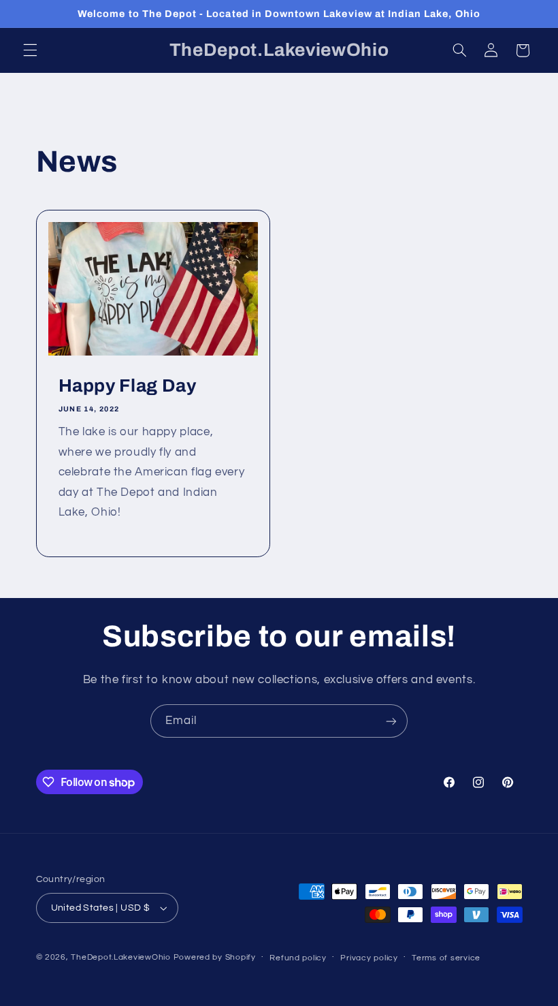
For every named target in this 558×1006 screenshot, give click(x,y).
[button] (30, 50)
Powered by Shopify (215, 957)
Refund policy (298, 958)
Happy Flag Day (127, 386)
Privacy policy (368, 958)
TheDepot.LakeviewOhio (120, 957)
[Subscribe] (391, 721)
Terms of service (446, 958)
